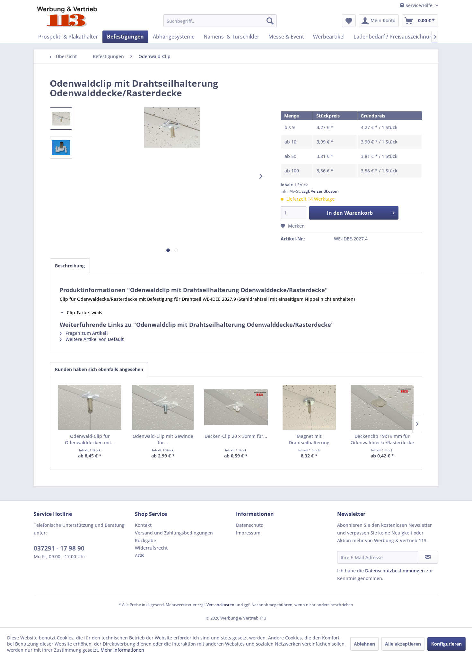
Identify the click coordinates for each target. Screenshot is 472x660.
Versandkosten (220, 604)
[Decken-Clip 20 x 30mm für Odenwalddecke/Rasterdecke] (236, 407)
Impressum (248, 533)
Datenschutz (249, 525)
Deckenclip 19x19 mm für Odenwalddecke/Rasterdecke (382, 439)
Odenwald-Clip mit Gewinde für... (163, 439)
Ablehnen (364, 644)
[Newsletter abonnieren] (428, 557)
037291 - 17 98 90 (59, 548)
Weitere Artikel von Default (94, 339)
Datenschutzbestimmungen (395, 571)
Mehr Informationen (122, 650)
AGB (139, 555)
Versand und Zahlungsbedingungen (174, 533)
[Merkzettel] (349, 20)
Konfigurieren (446, 644)
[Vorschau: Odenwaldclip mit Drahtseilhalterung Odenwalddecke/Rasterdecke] (61, 118)
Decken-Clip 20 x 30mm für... (236, 436)
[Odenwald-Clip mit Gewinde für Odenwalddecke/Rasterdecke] (163, 407)
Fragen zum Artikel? (86, 333)
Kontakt (143, 525)
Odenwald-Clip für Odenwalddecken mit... (90, 439)
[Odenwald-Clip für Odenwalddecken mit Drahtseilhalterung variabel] (90, 407)
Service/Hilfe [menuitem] (419, 5)
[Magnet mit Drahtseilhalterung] (309, 407)
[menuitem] (220, 20)
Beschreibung (70, 266)
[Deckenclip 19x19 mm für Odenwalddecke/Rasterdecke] (382, 407)
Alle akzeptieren (403, 644)
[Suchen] (270, 20)
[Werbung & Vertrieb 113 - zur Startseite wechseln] (67, 16)
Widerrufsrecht (151, 548)
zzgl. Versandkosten (320, 191)
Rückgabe (145, 540)
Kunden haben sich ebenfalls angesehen (99, 369)
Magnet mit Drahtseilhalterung (309, 439)
